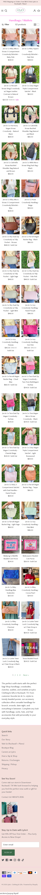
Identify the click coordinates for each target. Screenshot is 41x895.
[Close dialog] (40, 441)
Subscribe (31, 451)
